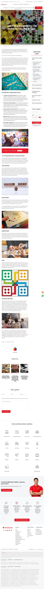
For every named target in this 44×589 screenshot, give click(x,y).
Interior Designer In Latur (22, 575)
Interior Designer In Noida (24, 579)
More (30, 4)
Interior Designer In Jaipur (13, 574)
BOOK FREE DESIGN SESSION (22, 519)
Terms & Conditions (30, 535)
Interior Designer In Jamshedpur (23, 574)
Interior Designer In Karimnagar (33, 574)
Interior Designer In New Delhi (5, 579)
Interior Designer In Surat (31, 582)
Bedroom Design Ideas (36, 88)
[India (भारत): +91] (33, 115)
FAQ (28, 536)
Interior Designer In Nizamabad (15, 579)
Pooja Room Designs (12, 563)
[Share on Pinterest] (42, 11)
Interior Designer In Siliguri (23, 582)
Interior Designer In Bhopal (13, 570)
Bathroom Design (17, 540)
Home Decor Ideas (13, 7)
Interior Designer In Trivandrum (14, 584)
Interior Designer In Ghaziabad (5, 573)
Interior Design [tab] (3, 566)
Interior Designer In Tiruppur (32, 583)
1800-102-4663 (40, 549)
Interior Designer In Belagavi (26, 569)
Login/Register (40, 1)
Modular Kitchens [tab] (10, 566)
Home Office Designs (19, 563)
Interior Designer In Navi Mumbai (33, 578)
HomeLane (21, 334)
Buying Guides (38, 529)
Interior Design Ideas (39, 531)
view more (35, 81)
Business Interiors (18, 543)
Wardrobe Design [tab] (18, 566)
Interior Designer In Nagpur (14, 578)
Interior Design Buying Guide (20, 7)
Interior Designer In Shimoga (14, 582)
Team (16, 529)
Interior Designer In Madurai (5, 577)
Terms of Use (29, 534)
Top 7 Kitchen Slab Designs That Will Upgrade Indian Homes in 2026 (37, 71)
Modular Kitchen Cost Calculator (20, 539)
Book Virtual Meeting (18, 538)
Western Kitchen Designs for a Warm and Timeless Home (6, 376)
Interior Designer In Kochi (4, 575)
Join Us (15, 1)
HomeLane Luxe (15, 4)
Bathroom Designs (25, 563)
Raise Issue (29, 529)
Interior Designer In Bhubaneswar (23, 570)
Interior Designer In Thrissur (14, 583)
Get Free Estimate (38, 7)
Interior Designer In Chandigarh (33, 570)
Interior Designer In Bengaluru (35, 569)
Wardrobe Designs (19, 562)
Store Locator (35, 1)
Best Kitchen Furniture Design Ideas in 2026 (37, 67)
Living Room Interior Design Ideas (36, 92)
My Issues (28, 530)
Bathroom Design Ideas (36, 103)
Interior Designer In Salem (5, 582)
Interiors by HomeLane (29, 7)
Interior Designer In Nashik (23, 578)
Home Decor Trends (36, 99)
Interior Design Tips (38, 534)
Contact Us (28, 531)
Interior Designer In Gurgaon (15, 573)
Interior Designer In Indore (5, 574)
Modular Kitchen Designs (12, 562)
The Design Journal (6, 7)
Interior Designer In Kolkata (13, 575)
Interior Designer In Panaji (33, 579)
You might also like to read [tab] (18, 559)
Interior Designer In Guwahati (24, 573)
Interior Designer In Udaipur (24, 584)
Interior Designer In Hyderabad (34, 573)
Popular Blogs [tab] (10, 559)
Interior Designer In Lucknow (31, 575)
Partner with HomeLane (5, 1)
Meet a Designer (7, 490)
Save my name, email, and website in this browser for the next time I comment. (15, 398)
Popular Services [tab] (4, 559)
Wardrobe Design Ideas (36, 85)
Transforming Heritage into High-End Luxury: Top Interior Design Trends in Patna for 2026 (15, 378)
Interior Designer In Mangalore (14, 577)
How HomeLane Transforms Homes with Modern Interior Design (24, 377)
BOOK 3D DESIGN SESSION (36, 123)
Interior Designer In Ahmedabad (5, 569)
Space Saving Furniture (4, 563)
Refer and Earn (11, 1)
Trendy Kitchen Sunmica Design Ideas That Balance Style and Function (37, 63)
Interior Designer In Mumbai (24, 577)
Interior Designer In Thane (5, 583)
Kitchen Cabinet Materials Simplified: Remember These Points (37, 75)
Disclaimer (17, 544)
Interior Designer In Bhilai (4, 570)
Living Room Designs (26, 562)
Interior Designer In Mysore (33, 577)
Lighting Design (37, 563)
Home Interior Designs (4, 562)
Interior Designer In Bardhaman (15, 569)
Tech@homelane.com (18, 536)
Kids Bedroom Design (34, 562)
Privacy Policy (17, 534)
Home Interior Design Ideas (22, 22)
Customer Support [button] (29, 1)
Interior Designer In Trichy (5, 584)
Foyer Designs (31, 563)
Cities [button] (18, 1)
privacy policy (35, 125)
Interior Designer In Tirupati (23, 583)
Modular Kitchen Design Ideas (37, 58)
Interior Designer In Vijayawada (33, 584)
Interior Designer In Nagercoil (5, 578)
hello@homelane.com (32, 549)
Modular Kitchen (26, 4)
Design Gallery (21, 4)
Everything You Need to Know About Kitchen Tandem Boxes (37, 78)
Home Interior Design (6, 70)
